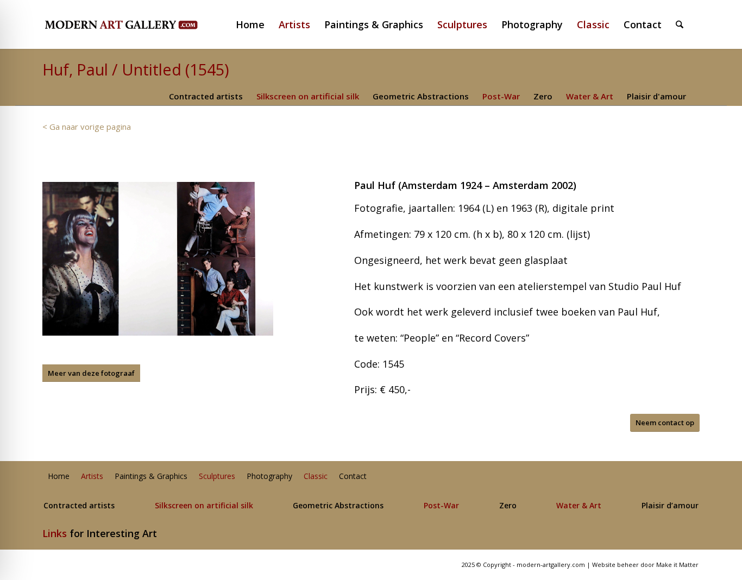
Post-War (501, 96)
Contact (353, 476)
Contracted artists (206, 96)
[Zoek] (679, 24)
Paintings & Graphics (151, 476)
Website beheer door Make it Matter (645, 564)
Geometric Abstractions (421, 96)
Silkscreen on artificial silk (307, 96)
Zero (542, 96)
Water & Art (589, 96)
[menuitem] (255, 24)
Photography (269, 476)
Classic (316, 476)
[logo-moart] (149, 24)
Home (59, 476)
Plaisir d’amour (670, 505)
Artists (92, 476)
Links (54, 533)
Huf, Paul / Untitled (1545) (135, 69)
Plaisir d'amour (656, 96)
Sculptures (217, 476)
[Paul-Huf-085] (157, 259)
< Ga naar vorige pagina (86, 126)
